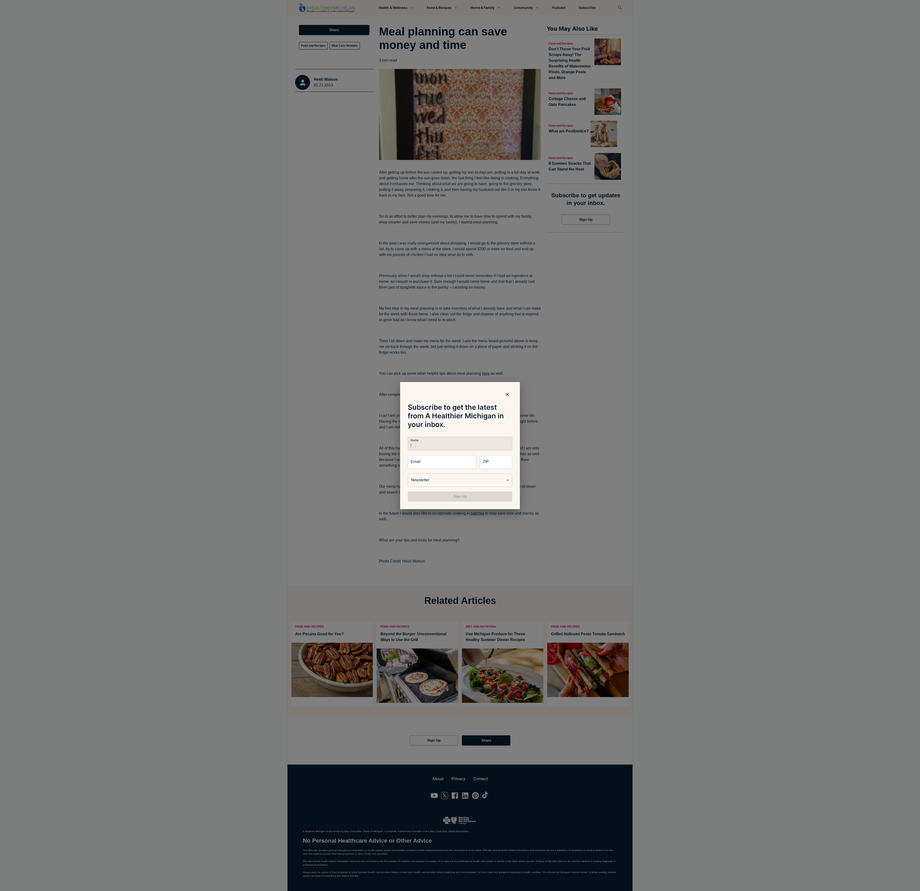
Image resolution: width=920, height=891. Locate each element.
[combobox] (460, 480)
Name (414, 440)
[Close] (507, 394)
